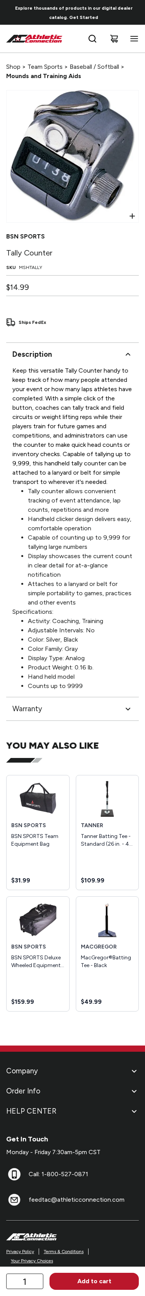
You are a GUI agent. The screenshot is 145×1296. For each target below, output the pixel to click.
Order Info (23, 1091)
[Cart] (114, 38)
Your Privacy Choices (32, 1261)
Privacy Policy (20, 1251)
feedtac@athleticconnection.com (77, 1199)
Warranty (27, 708)
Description (32, 354)
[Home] (34, 39)
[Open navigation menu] (132, 38)
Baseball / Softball (94, 66)
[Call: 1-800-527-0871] (14, 1174)
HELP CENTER (31, 1111)
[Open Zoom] (132, 216)
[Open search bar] (92, 38)
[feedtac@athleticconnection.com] (14, 1200)
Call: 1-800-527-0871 (58, 1174)
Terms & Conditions (64, 1251)
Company (22, 1070)
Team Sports (45, 66)
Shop (13, 66)
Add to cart (94, 1281)
